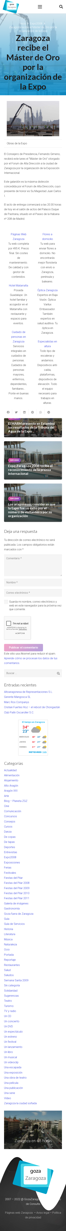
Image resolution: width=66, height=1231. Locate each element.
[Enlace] (11, 6)
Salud (7, 970)
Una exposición (13, 1072)
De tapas (9, 842)
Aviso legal (42, 1212)
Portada (9, 954)
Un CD (7, 1016)
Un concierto (11, 1021)
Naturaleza (10, 944)
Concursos (10, 816)
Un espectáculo (13, 1031)
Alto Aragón (11, 785)
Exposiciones (12, 862)
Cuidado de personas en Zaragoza (18, 336)
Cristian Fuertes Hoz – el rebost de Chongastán (32, 707)
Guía (6, 918)
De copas (10, 836)
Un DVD (8, 1026)
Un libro (8, 1052)
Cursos (8, 826)
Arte (6, 796)
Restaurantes (12, 965)
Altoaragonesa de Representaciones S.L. (28, 691)
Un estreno (10, 1036)
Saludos (9, 975)
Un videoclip (11, 1062)
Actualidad (10, 770)
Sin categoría (12, 985)
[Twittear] (16, 412)
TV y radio (10, 1011)
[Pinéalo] (32, 412)
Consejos (9, 821)
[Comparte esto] (8, 412)
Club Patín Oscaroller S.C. (19, 712)
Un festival (10, 1041)
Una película (11, 1082)
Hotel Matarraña (18, 285)
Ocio (7, 949)
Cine (6, 806)
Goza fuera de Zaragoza (18, 913)
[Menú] (40, 7)
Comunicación (12, 811)
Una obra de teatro (15, 1077)
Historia (8, 929)
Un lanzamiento (13, 1047)
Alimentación (11, 775)
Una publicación (13, 1088)
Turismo (9, 1006)
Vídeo (7, 1098)
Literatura (9, 934)
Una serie (9, 1093)
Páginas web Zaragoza (19, 1212)
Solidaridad (10, 990)
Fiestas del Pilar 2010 (16, 893)
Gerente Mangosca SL (17, 697)
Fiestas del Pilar (13, 877)
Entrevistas (10, 852)
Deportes (9, 847)
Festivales (10, 872)
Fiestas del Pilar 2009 (16, 888)
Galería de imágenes (16, 903)
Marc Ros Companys (16, 702)
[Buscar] (61, 6)
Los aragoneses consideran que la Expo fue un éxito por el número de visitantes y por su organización (31, 510)
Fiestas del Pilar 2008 (16, 883)
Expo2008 (10, 857)
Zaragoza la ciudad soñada (20, 1103)
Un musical (10, 1057)
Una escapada (12, 1067)
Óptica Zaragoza (47, 290)
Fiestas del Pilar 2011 (16, 898)
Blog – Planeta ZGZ (15, 801)
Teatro (8, 1000)
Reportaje (10, 959)
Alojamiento (11, 780)
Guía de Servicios (14, 923)
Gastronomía (12, 908)
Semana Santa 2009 (16, 980)
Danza (8, 831)
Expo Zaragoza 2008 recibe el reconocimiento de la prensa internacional (30, 469)
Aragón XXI (11, 790)
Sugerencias (11, 995)
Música (8, 939)
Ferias (7, 867)
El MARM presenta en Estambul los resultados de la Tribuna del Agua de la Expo (31, 427)
